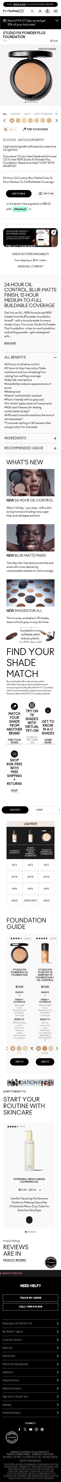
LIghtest (15, 114)
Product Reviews (11, 1412)
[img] (19, 953)
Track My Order (30, 1298)
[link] (14, 741)
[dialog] (19, 976)
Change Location (42, 1454)
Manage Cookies (20, 1452)
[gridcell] (11, 120)
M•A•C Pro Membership (15, 1364)
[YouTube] (30, 1429)
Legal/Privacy (39, 1452)
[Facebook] (19, 1429)
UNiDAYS (7, 1372)
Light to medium (43, 114)
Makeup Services (11, 1388)
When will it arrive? (30, 266)
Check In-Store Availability (30, 254)
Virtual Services (10, 1380)
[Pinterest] (42, 1429)
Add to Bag (18, 194)
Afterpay (6, 1404)
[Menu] (55, 11)
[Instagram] (36, 1429)
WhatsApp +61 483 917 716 (17, 1323)
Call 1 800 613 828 (30, 1307)
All (5, 114)
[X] (25, 1429)
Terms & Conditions (17, 1454)
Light (27, 114)
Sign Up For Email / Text (15, 1396)
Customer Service (12, 1339)
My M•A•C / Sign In (12, 1331)
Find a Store (8, 1356)
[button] (55, 11)
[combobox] (10, 131)
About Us (7, 1347)
